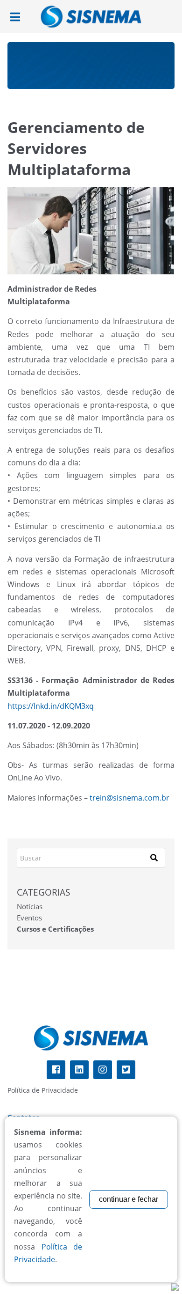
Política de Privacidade (42, 1090)
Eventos (29, 917)
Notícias (29, 906)
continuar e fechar (128, 1199)
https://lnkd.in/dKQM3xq (50, 706)
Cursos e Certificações (55, 929)
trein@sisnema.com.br (129, 798)
